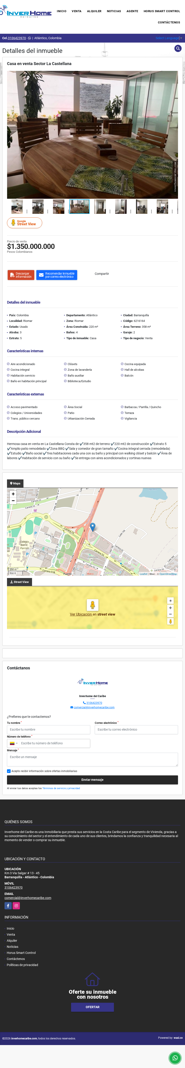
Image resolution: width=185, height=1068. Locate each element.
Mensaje (13, 750)
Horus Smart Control (162, 11)
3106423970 (17, 38)
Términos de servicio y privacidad (61, 788)
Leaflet (143, 574)
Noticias (114, 11)
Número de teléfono (19, 736)
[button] (174, 75)
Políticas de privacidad (22, 965)
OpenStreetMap (168, 574)
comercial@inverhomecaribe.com (94, 707)
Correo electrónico (106, 723)
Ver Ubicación (81, 614)
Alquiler (94, 11)
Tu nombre (14, 723)
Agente (132, 11)
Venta (77, 11)
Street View (26, 223)
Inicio (61, 11)
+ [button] (13, 494)
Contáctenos (169, 22)
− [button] (13, 501)
